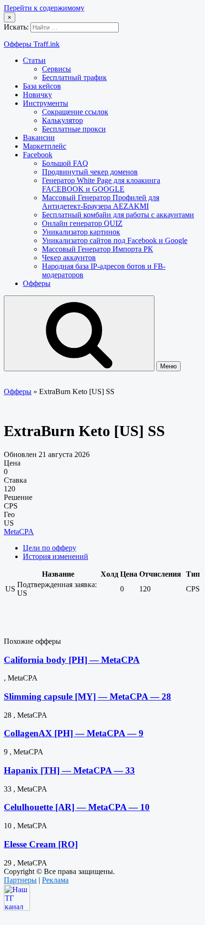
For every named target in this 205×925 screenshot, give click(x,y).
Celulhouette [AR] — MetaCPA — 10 (77, 807)
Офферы (37, 283)
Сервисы (56, 69)
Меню (168, 366)
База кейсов (42, 86)
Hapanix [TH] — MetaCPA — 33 (69, 770)
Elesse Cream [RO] (41, 844)
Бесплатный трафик (74, 77)
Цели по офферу (49, 548)
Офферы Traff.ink (32, 44)
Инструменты (45, 103)
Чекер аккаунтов (69, 258)
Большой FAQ (65, 163)
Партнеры (20, 880)
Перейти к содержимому (44, 8)
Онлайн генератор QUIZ (82, 223)
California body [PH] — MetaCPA (72, 660)
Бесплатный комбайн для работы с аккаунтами (118, 215)
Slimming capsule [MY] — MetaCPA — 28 (87, 696)
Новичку (37, 95)
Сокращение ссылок (75, 112)
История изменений (55, 556)
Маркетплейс (44, 146)
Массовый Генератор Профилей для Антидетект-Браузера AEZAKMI (100, 201)
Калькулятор (62, 120)
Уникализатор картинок (81, 232)
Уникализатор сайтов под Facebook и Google (114, 240)
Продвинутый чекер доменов (90, 172)
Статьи (34, 60)
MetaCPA (19, 532)
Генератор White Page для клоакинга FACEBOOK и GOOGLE (101, 184)
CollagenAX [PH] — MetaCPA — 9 (74, 733)
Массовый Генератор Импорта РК (97, 249)
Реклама (55, 880)
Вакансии (39, 137)
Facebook (37, 155)
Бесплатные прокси (74, 129)
